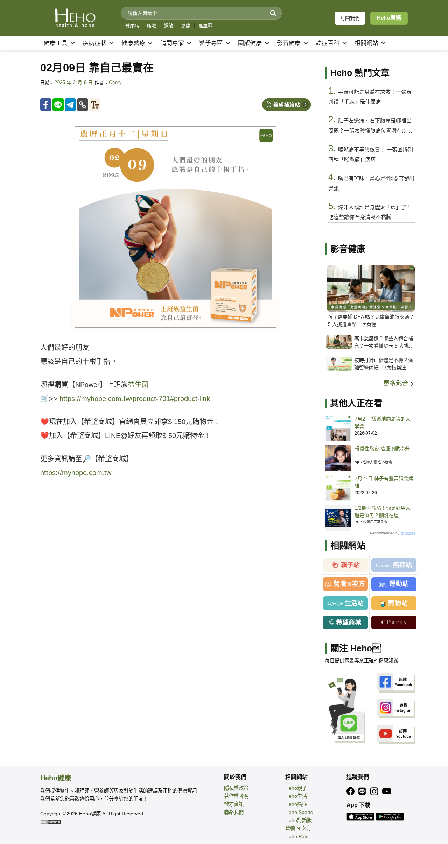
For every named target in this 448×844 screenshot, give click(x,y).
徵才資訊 (234, 804)
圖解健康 (250, 43)
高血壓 (205, 25)
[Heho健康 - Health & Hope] (75, 18)
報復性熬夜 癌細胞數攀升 (382, 448)
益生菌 (138, 384)
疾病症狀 (94, 43)
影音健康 (289, 43)
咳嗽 (151, 25)
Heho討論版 (298, 820)
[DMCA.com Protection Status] (50, 821)
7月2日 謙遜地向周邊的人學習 (383, 422)
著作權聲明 (236, 796)
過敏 (168, 25)
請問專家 (172, 43)
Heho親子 (296, 788)
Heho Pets (296, 836)
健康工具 (56, 43)
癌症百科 (328, 43)
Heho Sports (299, 812)
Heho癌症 (296, 804)
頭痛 (185, 25)
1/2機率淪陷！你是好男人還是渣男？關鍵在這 (383, 511)
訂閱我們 (350, 18)
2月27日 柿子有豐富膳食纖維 (384, 481)
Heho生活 (296, 796)
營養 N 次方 (298, 828)
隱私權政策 (236, 788)
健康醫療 (133, 43)
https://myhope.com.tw (75, 473)
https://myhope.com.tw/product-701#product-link (134, 398)
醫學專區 (211, 43)
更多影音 (396, 383)
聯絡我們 (234, 812)
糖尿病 (132, 25)
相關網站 (366, 43)
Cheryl (116, 82)
